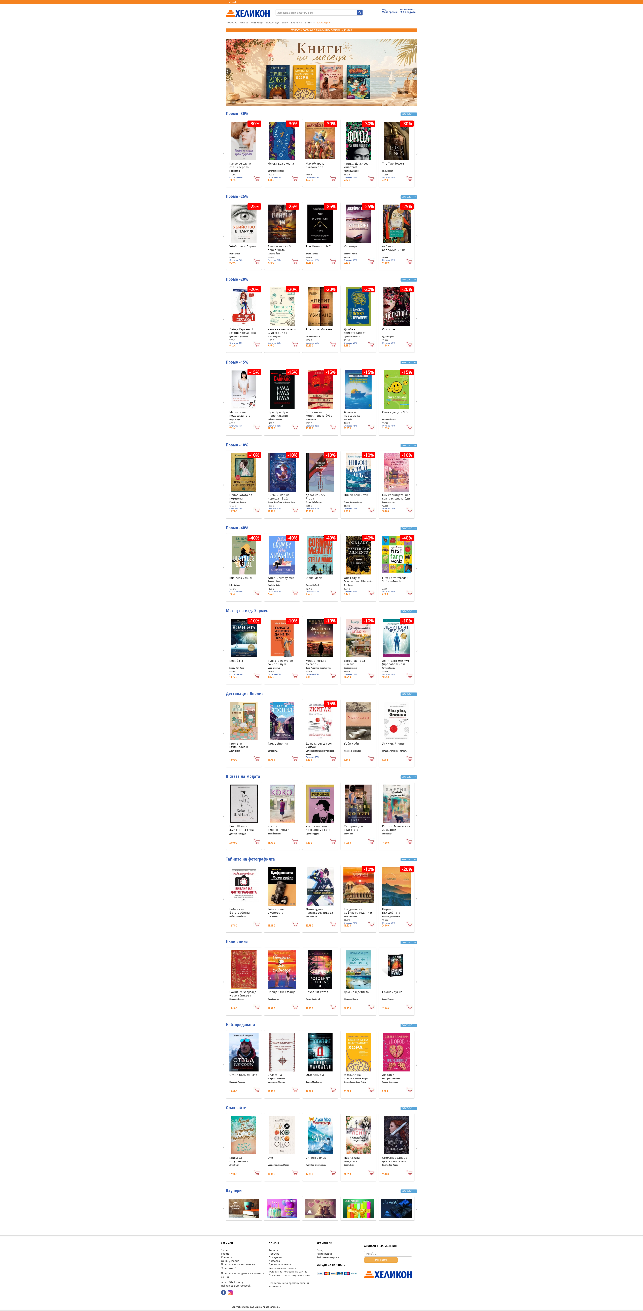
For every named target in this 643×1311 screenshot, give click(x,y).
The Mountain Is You (320, 246)
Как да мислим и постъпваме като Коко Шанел (318, 830)
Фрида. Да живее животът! (356, 165)
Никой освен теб (356, 495)
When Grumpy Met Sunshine (281, 579)
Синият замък (316, 1158)
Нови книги (237, 942)
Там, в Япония (278, 743)
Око (270, 1158)
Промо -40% (237, 527)
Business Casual (240, 578)
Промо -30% (237, 113)
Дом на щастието (356, 992)
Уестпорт (350, 246)
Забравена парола (327, 1257)
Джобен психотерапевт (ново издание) (355, 332)
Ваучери (296, 22)
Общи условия (230, 1260)
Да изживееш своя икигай (319, 745)
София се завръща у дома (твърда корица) (242, 995)
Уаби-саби (351, 743)
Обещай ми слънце (282, 992)
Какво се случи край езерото (240, 165)
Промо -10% (237, 445)
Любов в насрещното (391, 1076)
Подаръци (272, 22)
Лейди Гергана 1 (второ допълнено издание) (242, 332)
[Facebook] (223, 1292)
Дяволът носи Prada (316, 496)
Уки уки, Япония (394, 743)
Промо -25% (237, 196)
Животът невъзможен (353, 413)
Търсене (274, 1250)
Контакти (226, 1257)
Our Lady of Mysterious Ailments (358, 579)
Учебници (257, 22)
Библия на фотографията (239, 910)
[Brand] (248, 10)
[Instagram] (230, 1292)
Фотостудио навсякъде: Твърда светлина (319, 912)
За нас (225, 1250)
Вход (319, 1250)
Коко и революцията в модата (279, 830)
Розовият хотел (317, 992)
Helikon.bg (233, 2)
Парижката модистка (352, 1159)
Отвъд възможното (243, 1075)
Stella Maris (314, 578)
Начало (232, 22)
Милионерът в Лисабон (316, 662)
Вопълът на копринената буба (319, 413)
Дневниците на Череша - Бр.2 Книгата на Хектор (281, 498)
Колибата (236, 661)
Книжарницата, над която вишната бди (396, 496)
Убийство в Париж (242, 246)
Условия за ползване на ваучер (288, 1271)
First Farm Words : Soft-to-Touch (395, 579)
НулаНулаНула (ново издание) (279, 413)
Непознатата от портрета (240, 496)
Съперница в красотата (353, 828)
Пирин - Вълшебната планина (391, 912)
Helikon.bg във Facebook (236, 1285)
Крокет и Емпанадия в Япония (238, 747)
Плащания (275, 1257)
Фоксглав (389, 329)
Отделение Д (315, 1075)
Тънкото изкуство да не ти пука (280, 662)
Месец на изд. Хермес (247, 610)
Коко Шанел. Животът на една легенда (241, 830)
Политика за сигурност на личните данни (242, 1274)
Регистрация (324, 1253)
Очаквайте (236, 1107)
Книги (244, 22)
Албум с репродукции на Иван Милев (394, 250)
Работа (225, 1253)
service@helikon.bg (232, 1282)
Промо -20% (237, 279)
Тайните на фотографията (250, 859)
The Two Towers (393, 163)
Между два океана (281, 163)
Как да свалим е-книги (282, 1267)
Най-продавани (240, 1024)
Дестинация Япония (245, 693)
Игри (285, 22)
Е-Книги (309, 22)
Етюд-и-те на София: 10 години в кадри (358, 912)
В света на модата (243, 776)
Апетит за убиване (319, 329)
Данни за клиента (280, 1264)
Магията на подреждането (240, 413)
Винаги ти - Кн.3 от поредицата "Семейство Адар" (281, 250)
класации (323, 22)
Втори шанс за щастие (354, 662)
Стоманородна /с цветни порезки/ (394, 1159)
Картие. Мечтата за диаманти (396, 828)
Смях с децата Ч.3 (395, 412)
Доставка (274, 1260)
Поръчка (274, 1253)
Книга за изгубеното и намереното (239, 1161)
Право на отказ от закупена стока (289, 1275)
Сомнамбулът (392, 992)
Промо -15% (237, 362)
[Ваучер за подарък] (244, 1208)
